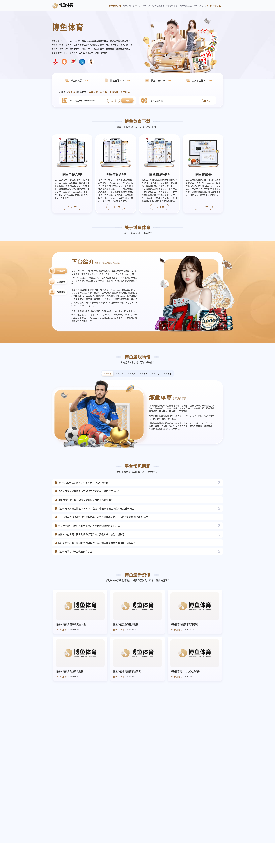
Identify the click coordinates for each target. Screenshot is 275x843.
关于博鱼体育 (145, 6)
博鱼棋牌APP (159, 174)
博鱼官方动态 (186, 6)
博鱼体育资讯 (200, 6)
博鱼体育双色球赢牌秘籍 (125, 624)
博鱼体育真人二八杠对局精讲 (185, 671)
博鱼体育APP (115, 174)
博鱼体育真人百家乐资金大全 (71, 624)
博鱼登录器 (203, 174)
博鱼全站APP (72, 174)
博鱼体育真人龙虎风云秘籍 (69, 671)
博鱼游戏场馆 (158, 6)
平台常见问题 (172, 6)
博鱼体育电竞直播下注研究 (127, 671)
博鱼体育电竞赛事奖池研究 (184, 624)
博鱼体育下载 (129, 6)
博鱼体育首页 (115, 6)
